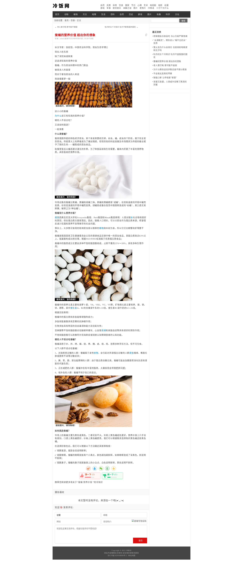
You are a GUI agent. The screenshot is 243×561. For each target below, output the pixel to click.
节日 (133, 5)
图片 (135, 8)
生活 (103, 14)
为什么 (58, 116)
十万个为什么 (162, 8)
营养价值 (87, 482)
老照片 (143, 8)
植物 (76, 14)
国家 (127, 5)
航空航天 (117, 8)
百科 (113, 14)
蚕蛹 (80, 482)
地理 (94, 14)
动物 (66, 14)
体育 (115, 5)
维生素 (73, 308)
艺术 (146, 5)
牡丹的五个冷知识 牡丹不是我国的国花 (120, 27)
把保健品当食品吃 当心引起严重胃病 (170, 36)
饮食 (121, 5)
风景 (109, 5)
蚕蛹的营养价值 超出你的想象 (167, 61)
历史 (131, 14)
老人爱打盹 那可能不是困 (67, 27)
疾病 (104, 330)
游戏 (102, 8)
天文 (85, 14)
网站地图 (131, 556)
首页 (57, 14)
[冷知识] (67, 5)
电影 (160, 5)
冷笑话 (151, 8)
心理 (140, 5)
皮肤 (131, 353)
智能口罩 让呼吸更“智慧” (165, 78)
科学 (168, 14)
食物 (96, 353)
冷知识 (128, 550)
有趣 (159, 14)
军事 (109, 8)
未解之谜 (127, 8)
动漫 (166, 5)
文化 (177, 14)
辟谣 (140, 14)
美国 (57, 217)
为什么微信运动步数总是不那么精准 (170, 69)
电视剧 (153, 5)
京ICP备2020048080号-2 (117, 556)
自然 (102, 5)
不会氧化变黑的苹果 (162, 73)
